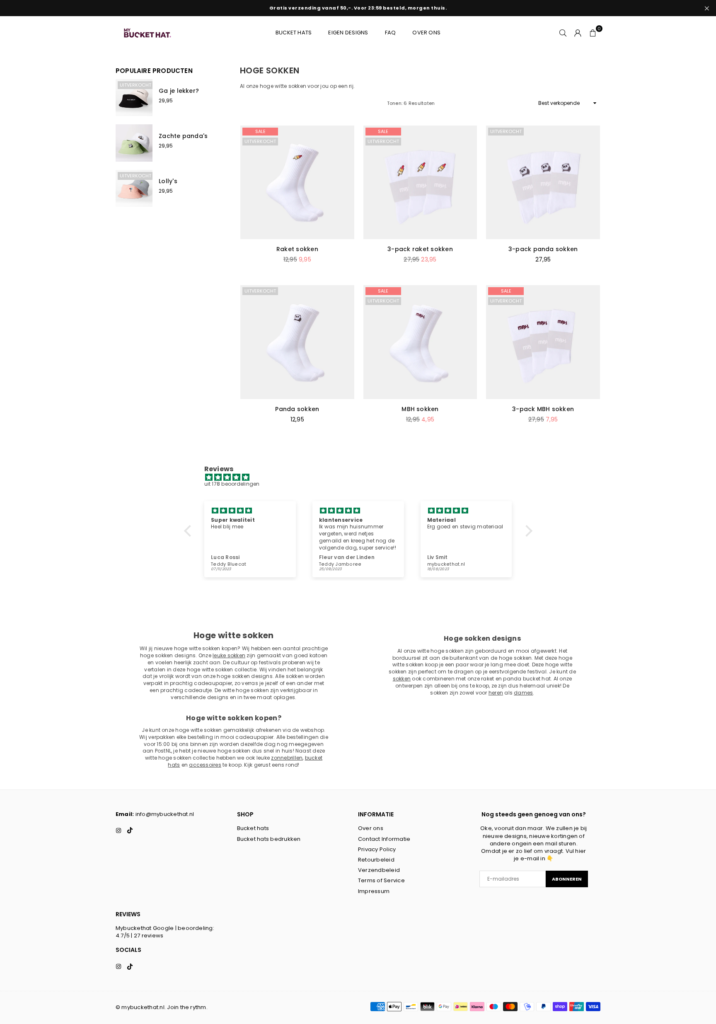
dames (523, 692)
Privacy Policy (377, 849)
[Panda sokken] (297, 342)
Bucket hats (294, 32)
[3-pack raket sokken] (420, 183)
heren (496, 692)
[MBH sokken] (420, 342)
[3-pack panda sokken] (543, 183)
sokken (402, 678)
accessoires (205, 764)
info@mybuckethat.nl (164, 814)
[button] (592, 32)
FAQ (390, 32)
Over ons (426, 32)
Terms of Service (381, 880)
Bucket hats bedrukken (269, 839)
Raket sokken (297, 249)
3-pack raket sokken (420, 249)
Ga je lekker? (179, 91)
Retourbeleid (376, 860)
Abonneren (567, 879)
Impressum (373, 891)
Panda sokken (297, 409)
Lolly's (168, 181)
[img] (362, 477)
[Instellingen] (578, 32)
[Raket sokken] (297, 183)
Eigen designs (348, 32)
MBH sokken (420, 409)
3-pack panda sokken (543, 249)
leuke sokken (229, 655)
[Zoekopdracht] (563, 32)
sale (260, 131)
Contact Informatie (384, 839)
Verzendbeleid (379, 870)
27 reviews (148, 935)
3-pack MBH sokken (543, 409)
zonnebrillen (286, 757)
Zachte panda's (183, 136)
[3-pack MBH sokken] (543, 342)
